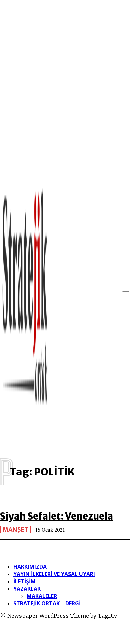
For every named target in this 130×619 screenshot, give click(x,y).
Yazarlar (27, 588)
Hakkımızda (30, 566)
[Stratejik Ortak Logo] (25, 295)
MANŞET (15, 529)
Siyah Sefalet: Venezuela (56, 516)
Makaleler (42, 596)
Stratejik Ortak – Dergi (47, 603)
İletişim (24, 581)
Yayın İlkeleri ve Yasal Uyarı (54, 574)
